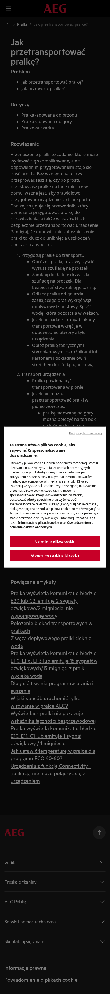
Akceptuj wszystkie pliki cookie (55, 555)
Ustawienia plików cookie (55, 541)
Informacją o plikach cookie (38, 522)
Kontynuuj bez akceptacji (85, 433)
